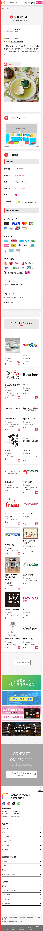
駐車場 (4, 870)
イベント (5, 832)
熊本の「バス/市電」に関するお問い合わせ (21, 774)
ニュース (5, 828)
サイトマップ (6, 899)
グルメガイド (6, 845)
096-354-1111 (21, 759)
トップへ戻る (21, 662)
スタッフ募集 (6, 895)
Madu (16, 8)
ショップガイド (10, 8)
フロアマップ (6, 841)
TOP (3, 8)
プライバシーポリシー (9, 890)
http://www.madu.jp (21, 188)
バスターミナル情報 (8, 874)
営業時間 (5, 861)
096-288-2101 (19, 175)
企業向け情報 (6, 903)
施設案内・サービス (8, 850)
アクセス (5, 866)
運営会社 (5, 886)
